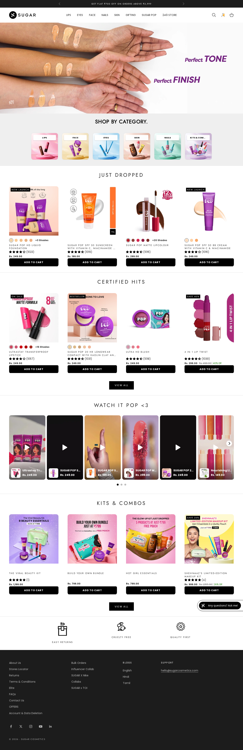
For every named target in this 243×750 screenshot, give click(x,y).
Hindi (126, 677)
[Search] (214, 15)
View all (122, 385)
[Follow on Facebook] (11, 726)
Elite (11, 688)
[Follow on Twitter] (21, 726)
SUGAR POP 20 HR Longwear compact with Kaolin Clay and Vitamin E (92, 353)
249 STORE (170, 15)
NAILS (105, 15)
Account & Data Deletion (25, 713)
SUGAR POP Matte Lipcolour (147, 245)
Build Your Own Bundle (86, 573)
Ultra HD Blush (138, 352)
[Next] (229, 443)
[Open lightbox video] (27, 447)
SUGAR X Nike (79, 675)
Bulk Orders (78, 663)
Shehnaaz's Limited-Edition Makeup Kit (206, 575)
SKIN (117, 15)
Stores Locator (18, 669)
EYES (80, 15)
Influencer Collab (82, 669)
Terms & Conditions (22, 682)
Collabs (76, 682)
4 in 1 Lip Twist (196, 352)
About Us (15, 663)
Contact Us (16, 700)
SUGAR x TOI (79, 688)
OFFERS (13, 707)
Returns (14, 675)
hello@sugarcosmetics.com (179, 670)
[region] (121, 68)
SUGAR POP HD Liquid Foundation (25, 247)
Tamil (126, 683)
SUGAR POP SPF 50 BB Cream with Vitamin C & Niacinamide (208, 247)
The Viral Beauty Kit (25, 573)
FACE (92, 15)
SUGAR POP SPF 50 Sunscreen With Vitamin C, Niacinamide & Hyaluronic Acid (91, 247)
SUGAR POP (149, 15)
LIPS (68, 15)
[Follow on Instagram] (31, 726)
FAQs (12, 694)
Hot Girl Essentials (141, 573)
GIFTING (131, 15)
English (127, 670)
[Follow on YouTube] (41, 726)
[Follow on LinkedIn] (50, 726)
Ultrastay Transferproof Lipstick (29, 353)
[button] (17, 252)
